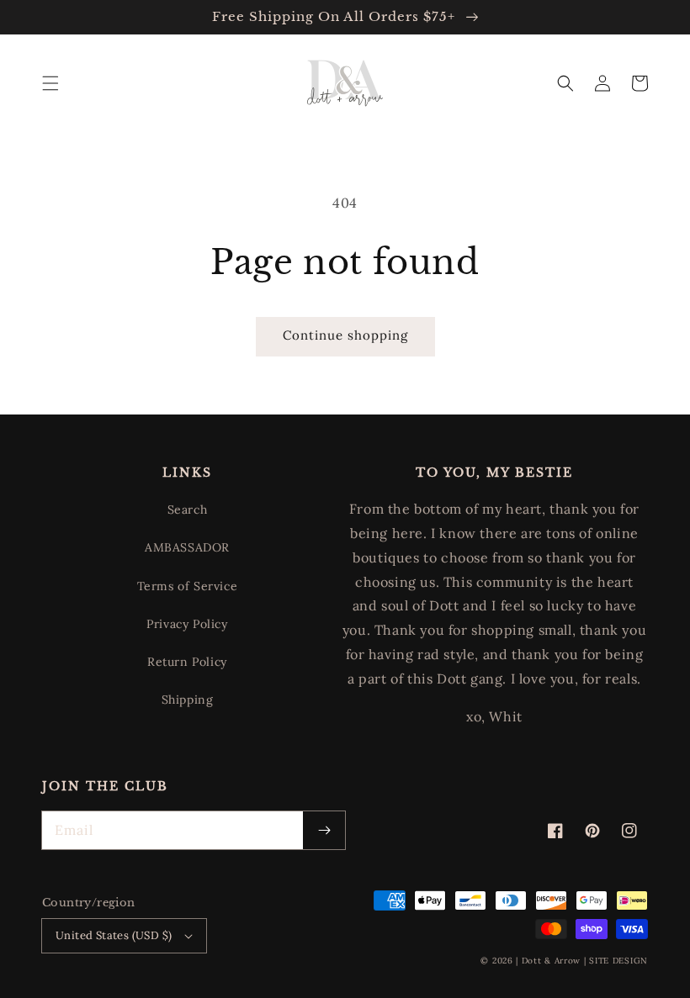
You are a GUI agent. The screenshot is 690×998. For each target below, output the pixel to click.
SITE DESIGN (618, 960)
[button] (50, 83)
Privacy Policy (186, 623)
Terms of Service (187, 586)
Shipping (188, 699)
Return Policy (187, 661)
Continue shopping (345, 335)
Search (187, 509)
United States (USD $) (114, 935)
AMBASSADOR (187, 547)
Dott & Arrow (551, 960)
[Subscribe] (324, 830)
